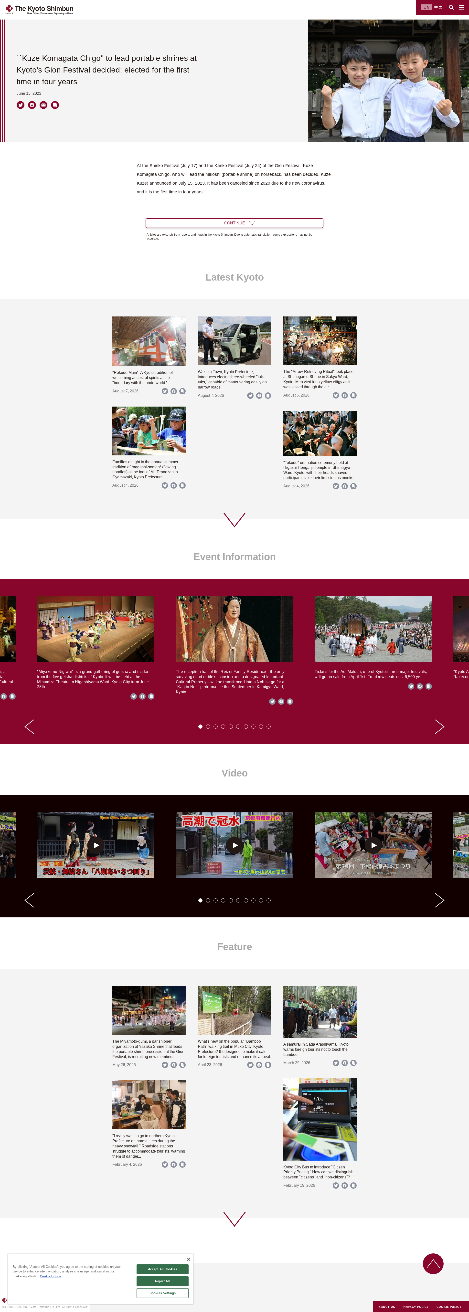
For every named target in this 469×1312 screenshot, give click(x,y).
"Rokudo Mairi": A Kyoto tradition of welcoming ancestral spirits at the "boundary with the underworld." (142, 377)
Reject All (162, 1281)
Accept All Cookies (162, 1269)
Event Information (234, 557)
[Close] (188, 1259)
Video (235, 773)
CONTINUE (234, 223)
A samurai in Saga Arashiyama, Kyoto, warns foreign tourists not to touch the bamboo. (316, 1049)
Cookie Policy (50, 1276)
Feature (234, 947)
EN (427, 7)
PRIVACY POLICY (416, 1306)
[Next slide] (440, 726)
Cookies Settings (162, 1293)
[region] (100, 1279)
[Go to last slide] (29, 726)
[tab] (200, 726)
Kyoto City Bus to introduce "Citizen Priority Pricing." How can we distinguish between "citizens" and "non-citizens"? (318, 1172)
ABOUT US (387, 1306)
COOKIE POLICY (449, 1306)
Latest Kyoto (234, 277)
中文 (438, 7)
